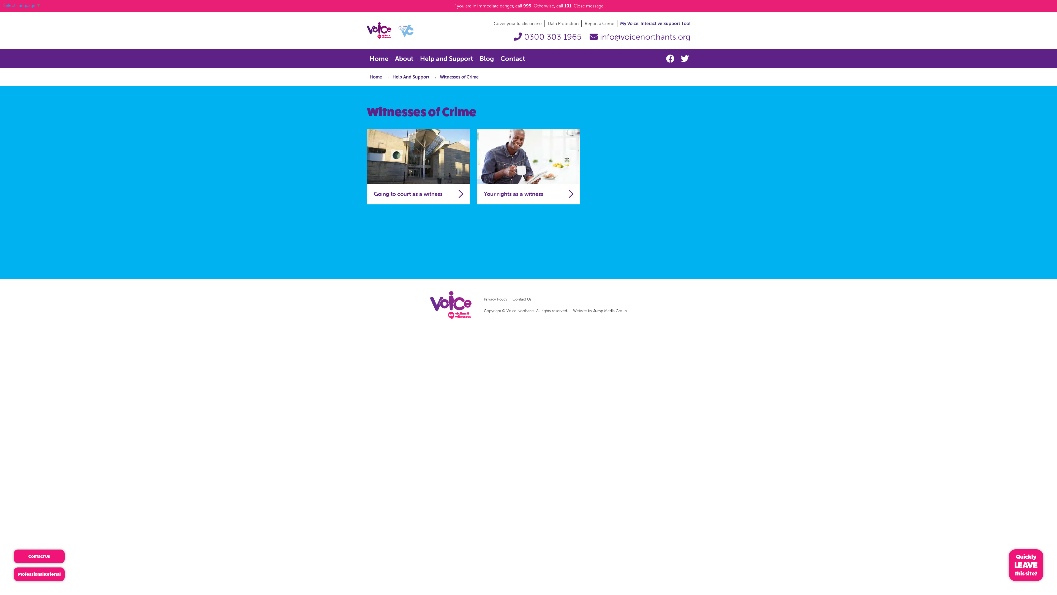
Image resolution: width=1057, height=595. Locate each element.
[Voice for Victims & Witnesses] (390, 30)
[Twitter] (685, 59)
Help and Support (446, 59)
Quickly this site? (1026, 565)
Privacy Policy (495, 299)
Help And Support (411, 77)
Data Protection (563, 23)
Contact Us (522, 299)
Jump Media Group (610, 311)
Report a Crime (599, 23)
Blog (487, 59)
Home (379, 59)
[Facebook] (671, 59)
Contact (512, 59)
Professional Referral (39, 574)
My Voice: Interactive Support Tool (655, 23)
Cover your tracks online (518, 23)
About (404, 59)
